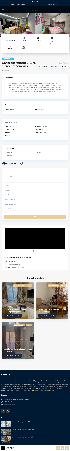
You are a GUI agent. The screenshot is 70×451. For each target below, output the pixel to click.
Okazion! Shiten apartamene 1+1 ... (23, 437)
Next (67, 26)
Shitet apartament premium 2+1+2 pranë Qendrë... (15, 310)
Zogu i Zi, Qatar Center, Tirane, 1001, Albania (16, 399)
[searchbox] (35, 176)
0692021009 (12, 261)
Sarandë (38, 40)
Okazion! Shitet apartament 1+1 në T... (23, 422)
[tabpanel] (17, 24)
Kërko (35, 217)
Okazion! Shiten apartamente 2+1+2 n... (24, 429)
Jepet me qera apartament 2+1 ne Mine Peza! (52, 310)
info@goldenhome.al (19, 4)
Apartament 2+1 (10, 40)
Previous (3, 26)
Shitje (24, 40)
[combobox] (35, 176)
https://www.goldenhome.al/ (16, 267)
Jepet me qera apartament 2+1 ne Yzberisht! (18, 350)
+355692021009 (8, 402)
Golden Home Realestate (18, 257)
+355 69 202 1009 (52, 4)
